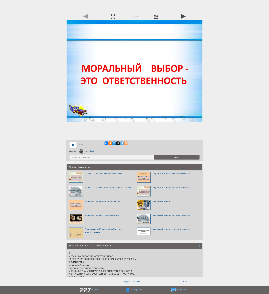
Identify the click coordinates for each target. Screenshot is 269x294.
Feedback (181, 289)
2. (69, 262)
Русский (136, 281)
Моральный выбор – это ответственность (104, 173)
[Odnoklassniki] (110, 143)
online (94, 289)
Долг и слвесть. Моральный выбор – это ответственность (103, 230)
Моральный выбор (161, 201)
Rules (185, 281)
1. (69, 252)
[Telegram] (122, 143)
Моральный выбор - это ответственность (171, 215)
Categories (136, 289)
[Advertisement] (134, 6)
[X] (118, 143)
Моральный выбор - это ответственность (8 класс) (108, 187)
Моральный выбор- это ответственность (171, 187)
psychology (89, 151)
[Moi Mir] (114, 143)
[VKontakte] (106, 143)
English (126, 281)
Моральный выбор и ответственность (102, 215)
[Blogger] (125, 143)
